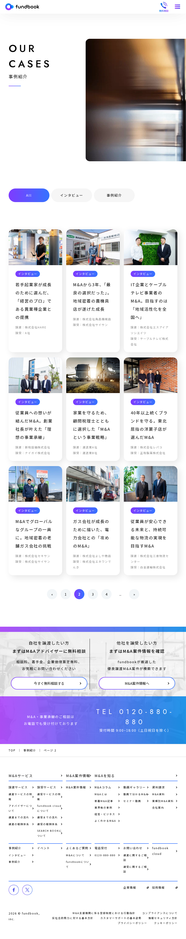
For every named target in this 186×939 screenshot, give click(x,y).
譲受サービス (46, 787)
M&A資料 (158, 794)
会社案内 (158, 807)
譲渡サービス (18, 787)
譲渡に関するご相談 (135, 857)
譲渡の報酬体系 (19, 824)
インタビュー (71, 195)
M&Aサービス (21, 775)
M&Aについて (75, 855)
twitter (27, 890)
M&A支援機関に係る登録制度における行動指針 (104, 913)
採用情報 (158, 887)
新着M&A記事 (104, 801)
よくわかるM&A (105, 820)
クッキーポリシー (166, 923)
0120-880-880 (105, 855)
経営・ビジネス (105, 814)
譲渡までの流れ (19, 817)
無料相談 (164, 7)
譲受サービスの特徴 (49, 796)
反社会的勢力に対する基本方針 (72, 918)
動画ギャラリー (134, 787)
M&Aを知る (105, 775)
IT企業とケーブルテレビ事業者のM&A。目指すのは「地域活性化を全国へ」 (149, 300)
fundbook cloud (160, 851)
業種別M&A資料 (163, 801)
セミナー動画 (132, 801)
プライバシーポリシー (132, 923)
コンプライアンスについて (160, 913)
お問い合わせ (132, 848)
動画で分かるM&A (135, 794)
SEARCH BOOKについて (49, 833)
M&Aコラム (103, 787)
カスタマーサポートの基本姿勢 (121, 918)
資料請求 (158, 787)
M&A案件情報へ (137, 683)
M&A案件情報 (78, 775)
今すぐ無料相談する (49, 683)
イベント (43, 848)
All (29, 195)
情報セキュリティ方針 (163, 918)
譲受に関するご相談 (135, 869)
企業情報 (129, 887)
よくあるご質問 (77, 848)
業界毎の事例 (103, 807)
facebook (14, 890)
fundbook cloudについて (49, 808)
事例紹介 (114, 195)
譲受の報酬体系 (47, 824)
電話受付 (101, 848)
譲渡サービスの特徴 (20, 796)
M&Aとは (101, 794)
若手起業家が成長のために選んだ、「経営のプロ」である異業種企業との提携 (33, 300)
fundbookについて (77, 864)
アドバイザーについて (20, 808)
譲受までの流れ (47, 817)
